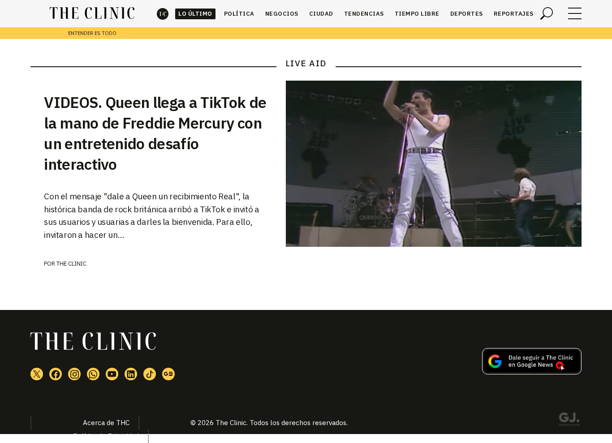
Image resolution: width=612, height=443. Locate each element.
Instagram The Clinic (74, 374)
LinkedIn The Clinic (131, 374)
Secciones (575, 13)
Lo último (195, 13)
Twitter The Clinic (36, 374)
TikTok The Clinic (149, 374)
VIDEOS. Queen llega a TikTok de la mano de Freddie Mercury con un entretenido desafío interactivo (155, 133)
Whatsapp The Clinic (93, 374)
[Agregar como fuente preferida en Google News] (532, 371)
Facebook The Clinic (55, 374)
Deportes (466, 13)
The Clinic (162, 13)
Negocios (281, 13)
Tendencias (364, 13)
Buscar (546, 13)
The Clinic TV (112, 374)
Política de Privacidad (106, 436)
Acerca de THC (106, 422)
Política (239, 13)
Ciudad (321, 13)
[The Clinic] (92, 13)
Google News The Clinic (168, 374)
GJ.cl (569, 420)
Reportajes (514, 13)
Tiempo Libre (417, 13)
